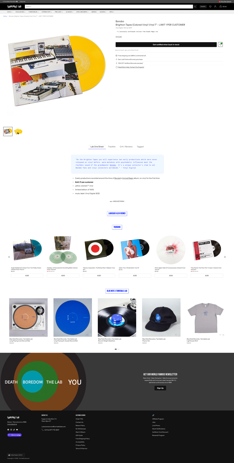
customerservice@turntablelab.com (53, 426)
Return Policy (80, 425)
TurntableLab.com (24, 458)
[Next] (227, 321)
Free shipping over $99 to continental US (132, 56)
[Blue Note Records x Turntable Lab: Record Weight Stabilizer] (117, 317)
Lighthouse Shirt (192, 341)
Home (5, 16)
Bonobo (120, 21)
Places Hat (146, 341)
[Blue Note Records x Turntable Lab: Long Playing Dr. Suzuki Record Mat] (72, 317)
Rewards (203, 6)
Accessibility (80, 442)
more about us (12, 424)
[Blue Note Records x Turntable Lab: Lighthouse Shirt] (205, 317)
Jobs (153, 422)
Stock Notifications (158, 429)
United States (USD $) (16, 455)
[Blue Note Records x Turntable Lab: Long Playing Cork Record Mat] (28, 317)
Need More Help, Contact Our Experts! (131, 67)
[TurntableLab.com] (14, 6)
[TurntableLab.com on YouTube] (17, 430)
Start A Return (80, 432)
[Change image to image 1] (7, 131)
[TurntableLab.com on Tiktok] (14, 430)
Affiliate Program (158, 419)
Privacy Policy (80, 445)
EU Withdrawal (81, 429)
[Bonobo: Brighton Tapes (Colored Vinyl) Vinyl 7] (56, 71)
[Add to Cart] (46, 335)
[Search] (195, 6)
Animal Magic (127, 178)
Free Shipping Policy (83, 439)
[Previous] (7, 321)
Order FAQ (79, 419)
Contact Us (79, 422)
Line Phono (156, 425)
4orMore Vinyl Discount (160, 432)
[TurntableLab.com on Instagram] (11, 430)
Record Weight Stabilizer (106, 341)
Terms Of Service (81, 448)
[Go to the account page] (215, 6)
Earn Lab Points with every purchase (130, 59)
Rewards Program (158, 435)
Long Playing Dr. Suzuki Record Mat (66, 341)
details (229, 1)
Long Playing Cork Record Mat (20, 341)
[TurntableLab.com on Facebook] (8, 430)
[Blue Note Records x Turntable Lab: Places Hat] (161, 317)
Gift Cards (79, 435)
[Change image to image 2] (18, 131)
